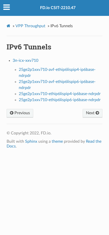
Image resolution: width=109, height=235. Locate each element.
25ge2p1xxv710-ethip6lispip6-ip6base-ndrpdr (60, 100)
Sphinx (31, 141)
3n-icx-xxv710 (25, 60)
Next (91, 113)
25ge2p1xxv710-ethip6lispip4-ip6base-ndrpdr (60, 94)
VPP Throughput (30, 26)
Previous (21, 113)
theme (57, 141)
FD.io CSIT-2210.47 (58, 8)
